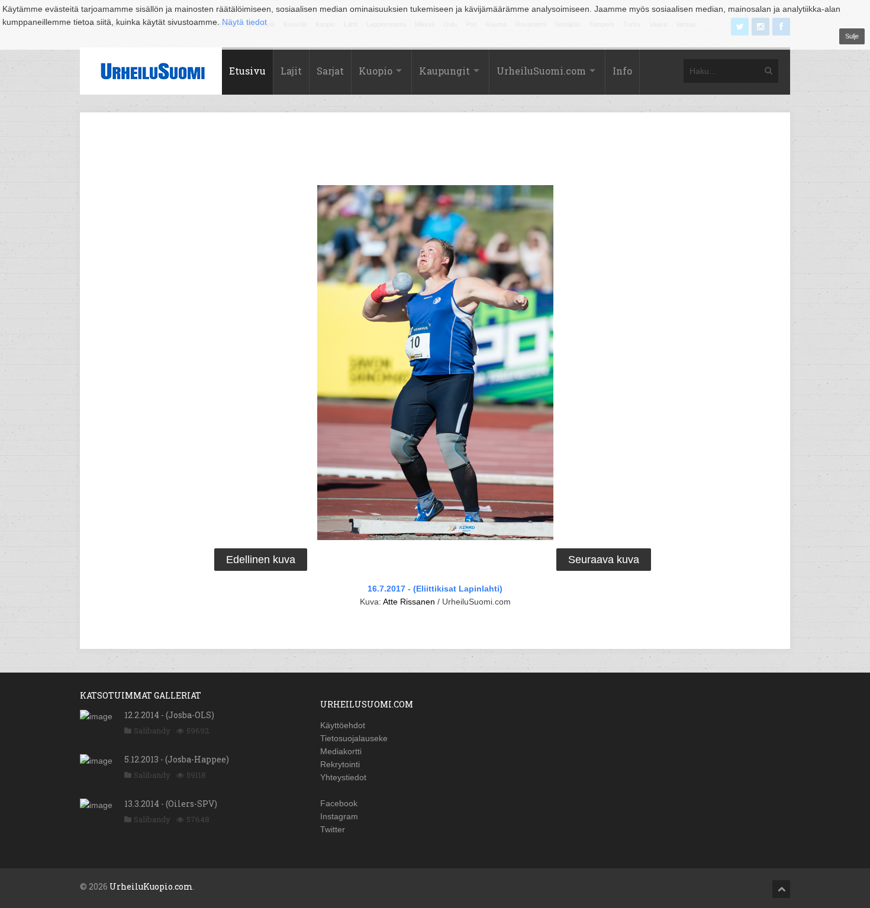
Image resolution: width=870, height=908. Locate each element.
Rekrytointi (340, 764)
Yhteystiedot (343, 777)
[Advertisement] (435, 150)
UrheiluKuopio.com (151, 886)
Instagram (339, 816)
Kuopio (375, 70)
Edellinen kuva (260, 560)
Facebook (338, 803)
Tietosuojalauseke (354, 738)
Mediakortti (341, 751)
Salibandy (152, 730)
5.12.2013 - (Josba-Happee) (176, 759)
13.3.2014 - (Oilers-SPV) (170, 803)
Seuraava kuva (603, 560)
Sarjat (330, 70)
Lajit (291, 70)
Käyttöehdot (342, 725)
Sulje (852, 36)
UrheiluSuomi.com (541, 70)
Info (622, 70)
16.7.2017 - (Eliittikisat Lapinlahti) (435, 588)
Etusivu (247, 70)
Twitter (332, 829)
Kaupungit (444, 70)
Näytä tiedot (244, 22)
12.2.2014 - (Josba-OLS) (169, 714)
